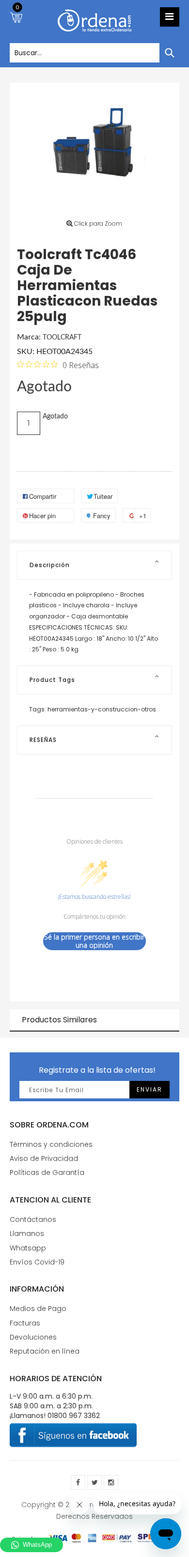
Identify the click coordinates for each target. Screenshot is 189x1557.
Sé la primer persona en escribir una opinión (94, 941)
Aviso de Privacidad (44, 1158)
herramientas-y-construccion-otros (101, 709)
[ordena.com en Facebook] (78, 1482)
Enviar (149, 1089)
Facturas (25, 1323)
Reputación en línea (44, 1351)
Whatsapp (28, 1248)
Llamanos (27, 1233)
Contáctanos (33, 1219)
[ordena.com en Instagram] (111, 1482)
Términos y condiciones (51, 1144)
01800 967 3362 (73, 1415)
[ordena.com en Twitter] (94, 1482)
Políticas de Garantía (47, 1172)
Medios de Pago (38, 1308)
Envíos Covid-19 (37, 1262)
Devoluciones (33, 1337)
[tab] (94, 565)
